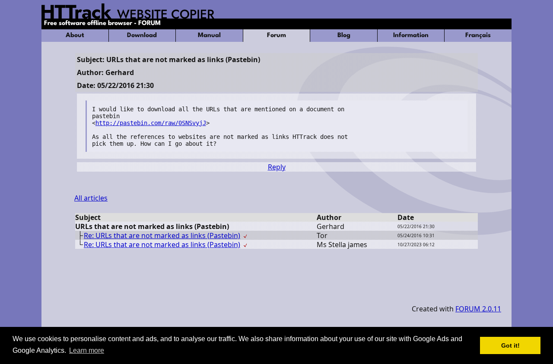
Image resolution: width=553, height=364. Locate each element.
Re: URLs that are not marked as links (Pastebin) (162, 235)
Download (142, 35)
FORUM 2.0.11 (478, 309)
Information (411, 35)
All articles (91, 198)
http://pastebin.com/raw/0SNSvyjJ (150, 122)
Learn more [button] (86, 350)
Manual (209, 35)
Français (478, 35)
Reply (277, 167)
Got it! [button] (510, 345)
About (75, 35)
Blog (343, 35)
